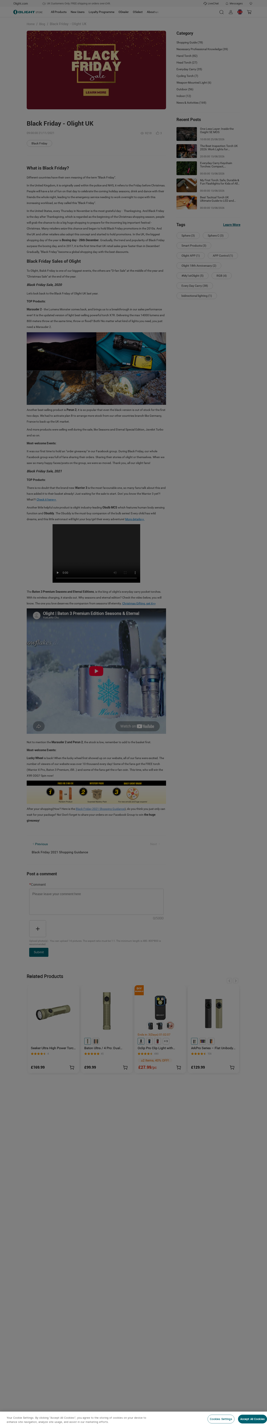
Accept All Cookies (252, 1419)
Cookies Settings (221, 1419)
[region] (133, 1419)
